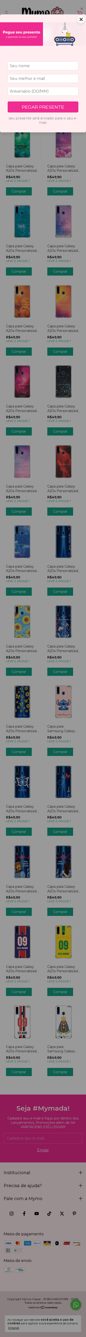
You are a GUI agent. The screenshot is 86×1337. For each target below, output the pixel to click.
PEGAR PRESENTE (43, 107)
